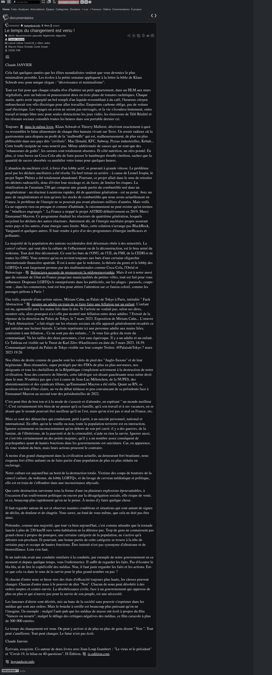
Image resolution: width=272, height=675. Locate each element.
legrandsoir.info (32, 25)
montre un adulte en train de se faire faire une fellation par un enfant (83, 304)
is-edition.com (99, 653)
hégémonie (49, 35)
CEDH (11, 50)
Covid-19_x (30, 43)
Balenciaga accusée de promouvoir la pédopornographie (73, 272)
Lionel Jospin (41, 46)
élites (40, 43)
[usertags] (134, 35)
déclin (11, 35)
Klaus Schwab (25, 46)
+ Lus (85, 9)
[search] (26, 2)
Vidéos (107, 9)
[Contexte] (139, 35)
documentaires (21, 18)
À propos (136, 9)
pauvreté (37, 35)
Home (6, 9)
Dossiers (75, 9)
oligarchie (61, 35)
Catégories (62, 9)
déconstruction (23, 35)
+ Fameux (95, 9)
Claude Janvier (16, 39)
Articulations (37, 9)
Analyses (23, 9)
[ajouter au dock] (148, 35)
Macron (12, 46)
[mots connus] (143, 35)
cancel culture (15, 43)
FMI (18, 50)
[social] (129, 35)
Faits (14, 9)
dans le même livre (39, 126)
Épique (50, 9)
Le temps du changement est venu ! (40, 30)
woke (47, 43)
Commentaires (121, 9)
